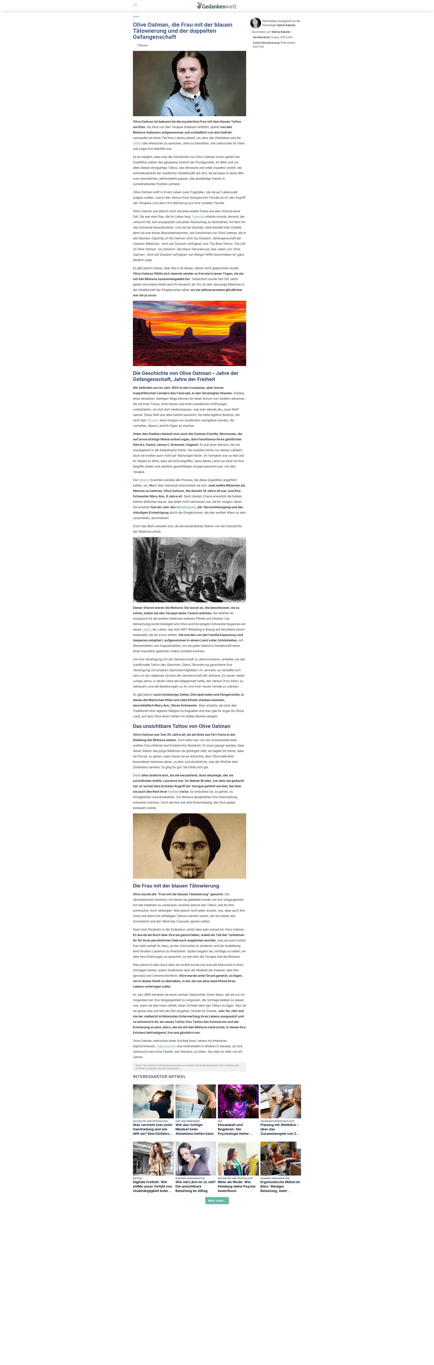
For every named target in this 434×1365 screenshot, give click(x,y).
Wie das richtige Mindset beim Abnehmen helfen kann (194, 1129)
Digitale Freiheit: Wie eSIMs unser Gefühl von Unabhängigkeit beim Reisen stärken (152, 1186)
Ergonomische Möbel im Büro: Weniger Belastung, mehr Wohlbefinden (280, 1186)
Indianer (144, 480)
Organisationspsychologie (277, 1121)
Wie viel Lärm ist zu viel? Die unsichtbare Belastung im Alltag (195, 1186)
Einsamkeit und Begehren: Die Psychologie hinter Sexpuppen (233, 1129)
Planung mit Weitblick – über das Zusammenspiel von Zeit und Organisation (280, 1129)
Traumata (197, 216)
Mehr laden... (217, 1200)
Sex (220, 1121)
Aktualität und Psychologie (150, 1121)
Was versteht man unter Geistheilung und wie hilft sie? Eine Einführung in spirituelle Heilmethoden (153, 1129)
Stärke (137, 143)
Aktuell (138, 1178)
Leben (146, 629)
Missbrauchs (186, 507)
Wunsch (153, 420)
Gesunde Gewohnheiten (190, 1178)
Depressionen (166, 1046)
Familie (173, 791)
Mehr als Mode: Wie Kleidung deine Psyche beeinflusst (236, 1186)
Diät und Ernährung (187, 1121)
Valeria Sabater (286, 25)
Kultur (136, 16)
